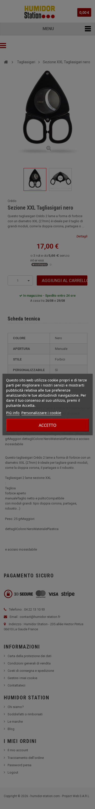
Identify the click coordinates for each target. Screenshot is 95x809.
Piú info (13, 412)
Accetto (47, 425)
